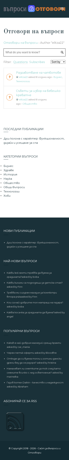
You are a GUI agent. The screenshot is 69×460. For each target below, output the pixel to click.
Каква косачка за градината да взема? (30, 312)
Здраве (9, 170)
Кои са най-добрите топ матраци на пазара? (35, 302)
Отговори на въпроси (21, 42)
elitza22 (23, 77)
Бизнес (58, 77)
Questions (20, 62)
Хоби (7, 195)
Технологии (23, 81)
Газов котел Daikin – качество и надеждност (35, 382)
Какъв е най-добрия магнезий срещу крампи (34, 342)
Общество (29, 103)
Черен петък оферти (20, 352)
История (10, 174)
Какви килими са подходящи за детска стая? (35, 282)
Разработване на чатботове (38, 72)
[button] (62, 8)
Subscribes (37, 62)
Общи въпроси (14, 187)
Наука (8, 178)
